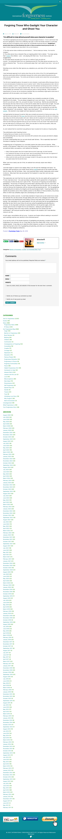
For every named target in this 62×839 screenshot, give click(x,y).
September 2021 (8, 543)
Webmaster (31, 834)
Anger (6, 331)
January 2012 (7, 796)
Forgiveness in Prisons (10, 361)
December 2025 (7, 432)
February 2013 (7, 768)
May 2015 (6, 709)
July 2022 (6, 522)
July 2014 (6, 731)
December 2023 (7, 485)
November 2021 (7, 539)
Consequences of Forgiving (12, 344)
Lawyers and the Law (10, 374)
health (35, 169)
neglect (8, 56)
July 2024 (6, 469)
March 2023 (6, 504)
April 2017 (6, 659)
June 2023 (6, 498)
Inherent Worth (8, 372)
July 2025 (6, 443)
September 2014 (8, 727)
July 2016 (6, 679)
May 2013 (6, 761)
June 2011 (6, 803)
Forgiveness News (9, 324)
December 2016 (7, 668)
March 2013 (6, 766)
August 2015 (6, 703)
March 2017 (6, 661)
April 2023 (6, 502)
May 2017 (6, 657)
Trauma (6, 392)
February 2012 (7, 794)
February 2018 (7, 637)
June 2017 (6, 655)
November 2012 (7, 774)
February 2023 (7, 506)
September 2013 (8, 753)
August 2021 (6, 546)
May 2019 (6, 604)
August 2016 (6, 676)
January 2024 (7, 482)
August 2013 (6, 755)
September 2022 (8, 517)
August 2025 (7, 441)
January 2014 (7, 744)
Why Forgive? (8, 398)
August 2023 (7, 493)
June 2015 (6, 707)
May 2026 (6, 421)
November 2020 (7, 565)
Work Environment (9, 400)
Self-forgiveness (9, 385)
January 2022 (7, 535)
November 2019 (7, 591)
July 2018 (6, 626)
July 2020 (6, 574)
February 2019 (7, 611)
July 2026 (6, 417)
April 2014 (6, 737)
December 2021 (7, 537)
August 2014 (6, 729)
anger (23, 116)
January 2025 (7, 456)
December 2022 (7, 511)
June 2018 (6, 628)
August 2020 (7, 572)
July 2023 (6, 495)
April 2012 (6, 790)
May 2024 (6, 474)
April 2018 (6, 633)
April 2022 (6, 528)
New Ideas (7, 381)
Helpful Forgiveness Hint (11, 368)
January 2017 (7, 665)
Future (6, 366)
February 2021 (7, 559)
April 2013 (6, 764)
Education (7, 355)
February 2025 (7, 454)
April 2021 (6, 554)
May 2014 (6, 735)
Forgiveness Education (10, 359)
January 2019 (7, 613)
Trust (39, 249)
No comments (25, 33)
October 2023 (7, 489)
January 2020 (7, 587)
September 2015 (8, 700)
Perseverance (8, 383)
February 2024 (7, 480)
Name (7, 275)
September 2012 (8, 779)
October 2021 (7, 541)
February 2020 (7, 585)
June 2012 (6, 785)
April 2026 (6, 424)
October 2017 (7, 646)
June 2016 (6, 681)
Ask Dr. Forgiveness (8, 318)
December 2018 (7, 615)
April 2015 (6, 711)
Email (7, 279)
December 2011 (7, 798)
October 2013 (7, 751)
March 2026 (6, 426)
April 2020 (6, 580)
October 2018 (7, 620)
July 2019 (6, 600)
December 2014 (7, 720)
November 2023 (7, 487)
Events (5, 320)
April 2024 (6, 476)
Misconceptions (8, 379)
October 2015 (7, 698)
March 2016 (6, 687)
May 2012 (6, 788)
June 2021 (6, 550)
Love (5, 376)
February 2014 (7, 742)
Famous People (8, 357)
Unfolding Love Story (10, 396)
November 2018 (7, 618)
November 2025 (7, 434)
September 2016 (8, 674)
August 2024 (7, 467)
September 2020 (8, 570)
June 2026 (6, 419)
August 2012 (6, 781)
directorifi (16, 33)
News (4, 323)
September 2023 (8, 491)
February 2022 (7, 533)
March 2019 (6, 609)
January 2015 (7, 718)
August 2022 (7, 519)
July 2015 (6, 705)
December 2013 (7, 746)
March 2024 (6, 478)
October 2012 (7, 777)
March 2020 (6, 583)
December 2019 (7, 589)
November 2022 (7, 513)
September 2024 (8, 465)
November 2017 (7, 644)
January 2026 (7, 430)
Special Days (8, 387)
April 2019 (6, 607)
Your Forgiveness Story (9, 407)
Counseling (7, 346)
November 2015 (7, 696)
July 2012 (6, 783)
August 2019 (6, 598)
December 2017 (7, 642)
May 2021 (6, 552)
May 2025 (6, 448)
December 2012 (7, 772)
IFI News (6, 327)
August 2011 (6, 801)
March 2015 (6, 713)
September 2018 (8, 622)
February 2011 (7, 807)
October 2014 (7, 724)
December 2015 (7, 694)
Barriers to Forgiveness (15, 249)
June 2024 (6, 471)
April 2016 (6, 685)
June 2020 (6, 576)
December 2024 (7, 458)
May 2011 (5, 805)
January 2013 (7, 770)
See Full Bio (40, 242)
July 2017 (6, 652)
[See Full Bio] (45, 243)
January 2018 (7, 639)
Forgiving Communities (10, 363)
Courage (6, 350)
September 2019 (8, 596)
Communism (7, 342)
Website (8, 282)
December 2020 (7, 563)
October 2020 (7, 567)
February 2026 (7, 428)
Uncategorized (7, 403)
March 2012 (6, 792)
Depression (7, 352)
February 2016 (7, 689)
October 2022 (7, 515)
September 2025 (8, 439)
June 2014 (6, 733)
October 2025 (7, 437)
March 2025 (6, 452)
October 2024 (7, 463)
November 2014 (7, 722)
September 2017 (7, 648)
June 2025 (6, 445)
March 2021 (6, 557)
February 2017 (7, 663)
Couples (24, 249)
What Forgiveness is (9, 405)
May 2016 (6, 683)
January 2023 (7, 509)
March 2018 (6, 635)
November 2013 (7, 748)
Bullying (6, 337)
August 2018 (6, 624)
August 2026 (7, 415)
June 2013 (6, 759)
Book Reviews (8, 335)
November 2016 (7, 670)
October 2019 (7, 594)
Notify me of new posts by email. (16, 299)
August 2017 (6, 650)
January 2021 (7, 561)
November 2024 (7, 461)
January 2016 (7, 692)
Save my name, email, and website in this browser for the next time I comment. (29, 285)
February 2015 (7, 716)
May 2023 (6, 500)
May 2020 (6, 578)
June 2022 (6, 524)
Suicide (6, 389)
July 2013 (6, 757)
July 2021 (6, 548)
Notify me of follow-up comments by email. (19, 296)
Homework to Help (9, 370)
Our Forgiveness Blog (32, 249)
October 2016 (7, 672)
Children (6, 339)
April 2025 (6, 450)
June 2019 (6, 602)
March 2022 (6, 530)
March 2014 (6, 740)
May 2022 (6, 526)
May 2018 (6, 631)
